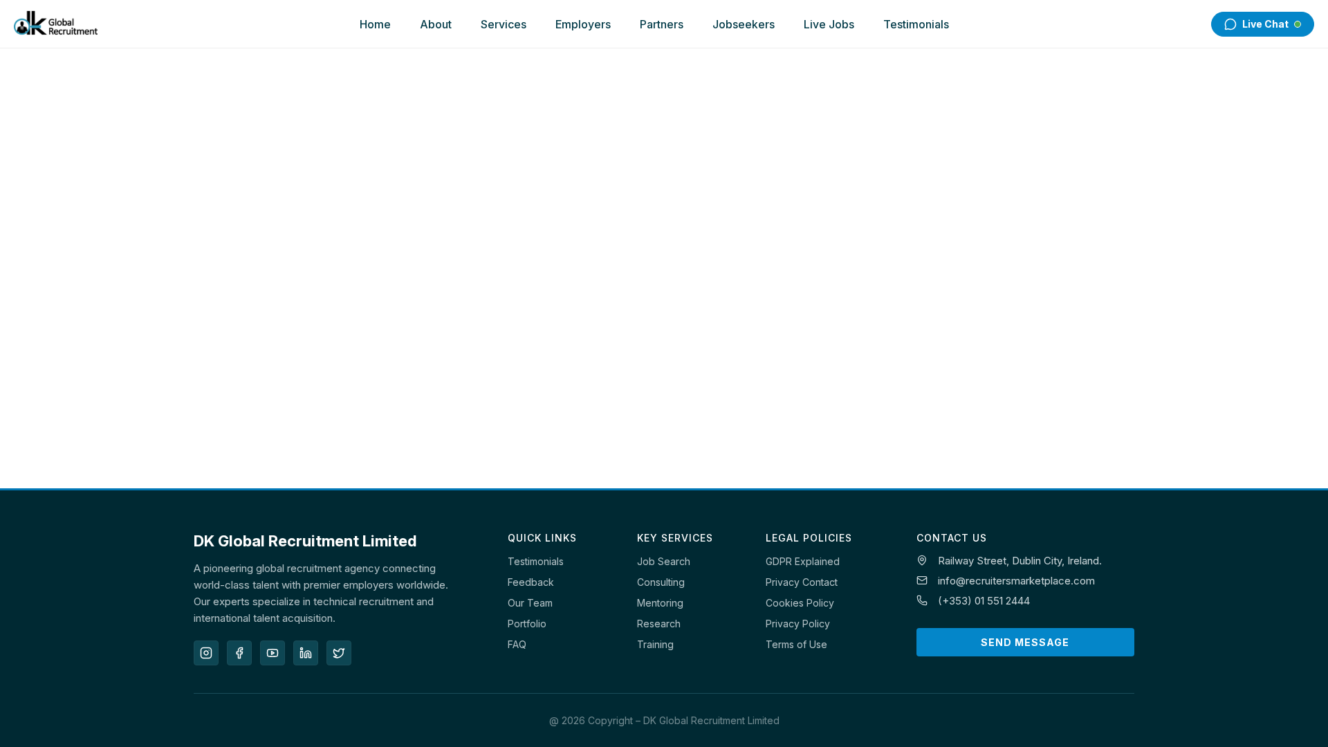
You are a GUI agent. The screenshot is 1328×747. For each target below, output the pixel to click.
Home (375, 24)
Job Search (663, 561)
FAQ (517, 644)
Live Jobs (829, 24)
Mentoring (660, 603)
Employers (583, 24)
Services (503, 24)
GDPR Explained (803, 561)
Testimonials (916, 24)
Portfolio (527, 623)
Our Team (530, 603)
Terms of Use (796, 644)
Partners (661, 24)
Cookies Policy (800, 603)
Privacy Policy (798, 623)
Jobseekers (743, 24)
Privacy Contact (802, 582)
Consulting (661, 582)
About (436, 24)
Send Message (1025, 642)
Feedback (531, 582)
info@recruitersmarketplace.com (1016, 580)
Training (655, 644)
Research (659, 623)
